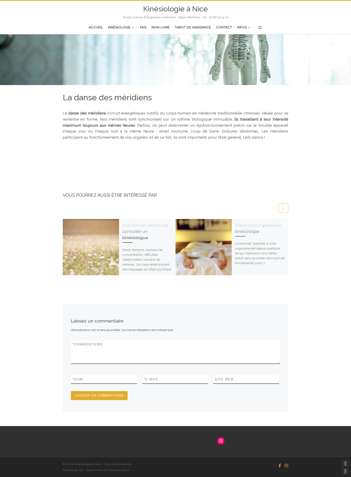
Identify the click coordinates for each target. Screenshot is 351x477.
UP (345, 463)
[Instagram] (286, 465)
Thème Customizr (119, 470)
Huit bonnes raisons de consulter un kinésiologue (145, 231)
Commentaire (88, 344)
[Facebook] (279, 465)
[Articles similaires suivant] (283, 208)
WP (81, 470)
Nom (78, 379)
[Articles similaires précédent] (273, 208)
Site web (224, 379)
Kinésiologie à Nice (87, 464)
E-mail (151, 379)
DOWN (345, 471)
